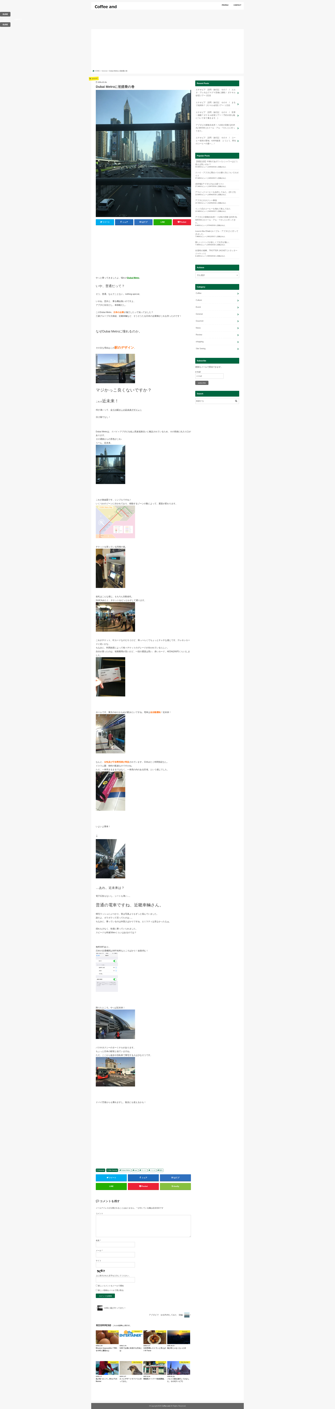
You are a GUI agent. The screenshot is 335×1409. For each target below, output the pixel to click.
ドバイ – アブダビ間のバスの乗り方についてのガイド (217, 174)
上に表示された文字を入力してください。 (113, 1276)
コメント (99, 1213)
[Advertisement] (167, 50)
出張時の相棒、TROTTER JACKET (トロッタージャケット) (216, 251)
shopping (199, 342)
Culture (199, 300)
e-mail (197, 372)
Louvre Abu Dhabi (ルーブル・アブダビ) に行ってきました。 (216, 232)
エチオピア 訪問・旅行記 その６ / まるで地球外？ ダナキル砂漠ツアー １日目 (216, 103)
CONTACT (237, 5)
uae (135, 1170)
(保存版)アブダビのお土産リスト (209, 184)
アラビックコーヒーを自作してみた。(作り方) (215, 192)
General (101, 1170)
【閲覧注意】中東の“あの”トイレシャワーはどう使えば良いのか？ (216, 162)
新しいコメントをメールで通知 (111, 1286)
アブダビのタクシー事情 (206, 200)
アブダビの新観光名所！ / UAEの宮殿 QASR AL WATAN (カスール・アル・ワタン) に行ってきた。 (215, 128)
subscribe (202, 383)
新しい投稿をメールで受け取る (111, 1290)
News (198, 328)
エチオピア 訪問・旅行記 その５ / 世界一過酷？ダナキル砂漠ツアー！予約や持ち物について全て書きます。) (216, 115)
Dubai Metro (125, 1170)
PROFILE (225, 5)
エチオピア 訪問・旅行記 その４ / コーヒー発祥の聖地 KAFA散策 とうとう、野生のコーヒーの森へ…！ (216, 140)
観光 (161, 1170)
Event (198, 307)
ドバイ (143, 1170)
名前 (98, 1240)
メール (99, 1250)
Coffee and (166, 1406)
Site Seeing (113, 1170)
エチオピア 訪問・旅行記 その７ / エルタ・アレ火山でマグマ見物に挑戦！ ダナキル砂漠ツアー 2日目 (216, 92)
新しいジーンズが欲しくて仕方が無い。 (213, 242)
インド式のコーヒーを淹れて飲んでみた (213, 209)
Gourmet (199, 321)
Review (199, 335)
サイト (98, 1261)
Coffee (198, 293)
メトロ (152, 1170)
